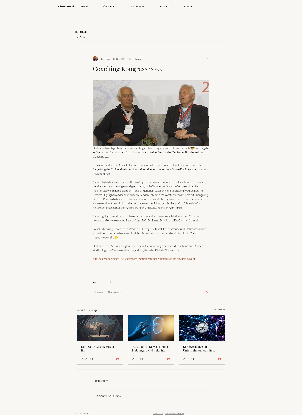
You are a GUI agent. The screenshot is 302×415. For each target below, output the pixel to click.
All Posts (81, 37)
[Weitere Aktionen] (207, 59)
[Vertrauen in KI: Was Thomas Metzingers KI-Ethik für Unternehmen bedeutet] (151, 328)
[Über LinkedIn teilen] (94, 282)
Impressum (158, 413)
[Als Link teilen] (102, 282)
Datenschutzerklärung (174, 413)
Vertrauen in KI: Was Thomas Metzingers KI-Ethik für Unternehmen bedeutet (150, 348)
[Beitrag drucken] (109, 282)
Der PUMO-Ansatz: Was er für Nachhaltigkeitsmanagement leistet (100, 348)
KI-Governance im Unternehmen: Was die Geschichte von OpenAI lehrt (202, 348)
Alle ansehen (219, 309)
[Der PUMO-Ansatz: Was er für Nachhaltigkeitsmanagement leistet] (100, 328)
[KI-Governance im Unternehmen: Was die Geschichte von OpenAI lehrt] (202, 328)
